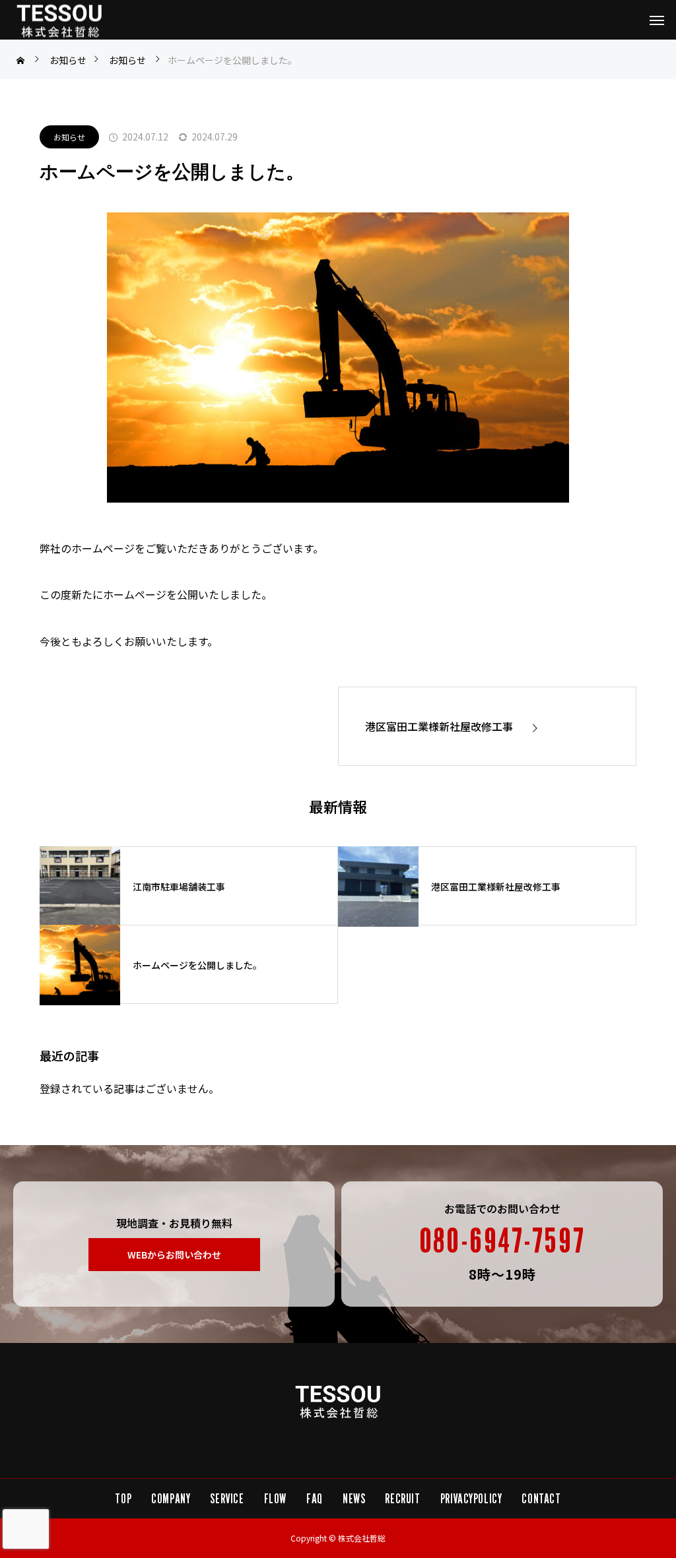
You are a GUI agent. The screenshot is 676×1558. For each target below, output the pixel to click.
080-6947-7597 (502, 1240)
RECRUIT (402, 1499)
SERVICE (227, 1499)
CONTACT (541, 1499)
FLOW (275, 1499)
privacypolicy (471, 1499)
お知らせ (69, 136)
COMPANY (170, 1499)
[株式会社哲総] (60, 20)
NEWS (354, 1499)
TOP (123, 1499)
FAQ (314, 1499)
